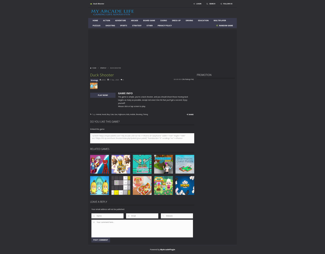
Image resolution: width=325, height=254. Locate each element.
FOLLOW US (227, 4)
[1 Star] (174, 79)
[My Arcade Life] (112, 13)
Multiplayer (220, 20)
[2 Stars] (176, 79)
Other (150, 25)
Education (203, 20)
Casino (163, 20)
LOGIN (198, 4)
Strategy (136, 25)
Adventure (120, 20)
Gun (116, 114)
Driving (189, 20)
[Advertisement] (162, 47)
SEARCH (212, 4)
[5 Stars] (181, 79)
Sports (123, 25)
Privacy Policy (165, 25)
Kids (127, 114)
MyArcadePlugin (167, 249)
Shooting (110, 25)
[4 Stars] (179, 79)
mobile (132, 114)
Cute (112, 114)
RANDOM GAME (226, 25)
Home (95, 20)
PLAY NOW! (103, 95)
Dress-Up (176, 20)
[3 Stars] (178, 79)
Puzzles (96, 25)
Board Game (149, 20)
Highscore (122, 114)
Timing (145, 114)
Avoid (104, 114)
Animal (98, 114)
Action (106, 20)
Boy (108, 114)
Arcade (134, 20)
